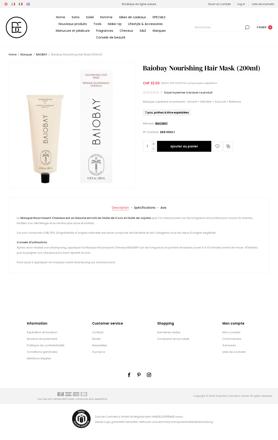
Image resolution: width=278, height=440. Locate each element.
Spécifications (145, 207)
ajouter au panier (184, 146)
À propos (98, 352)
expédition (211, 83)
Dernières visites (168, 332)
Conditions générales (42, 352)
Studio (96, 339)
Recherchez (247, 27)
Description (120, 207)
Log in (241, 4)
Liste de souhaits (234, 352)
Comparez (228, 146)
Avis (163, 207)
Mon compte (231, 332)
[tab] (120, 207)
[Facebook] (129, 374)
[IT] (20, 4)
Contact (97, 332)
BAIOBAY (161, 123)
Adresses (229, 345)
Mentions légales (39, 358)
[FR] (13, 4)
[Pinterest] (139, 374)
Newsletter (99, 345)
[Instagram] (149, 374)
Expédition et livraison (42, 332)
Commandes (231, 339)
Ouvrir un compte (219, 4)
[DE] (5, 4)
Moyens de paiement (42, 339)
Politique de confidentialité (46, 345)
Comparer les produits (173, 339)
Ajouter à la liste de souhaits (217, 146)
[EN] (28, 4)
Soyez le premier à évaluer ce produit (188, 92)
